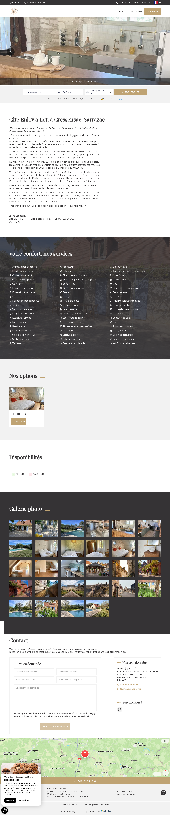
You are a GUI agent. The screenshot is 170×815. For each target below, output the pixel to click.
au (59, 92)
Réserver (152, 11)
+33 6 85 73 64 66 (125, 791)
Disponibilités (136, 11)
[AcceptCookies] (4, 810)
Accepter (10, 800)
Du (29, 92)
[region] (21, 784)
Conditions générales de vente (95, 805)
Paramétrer (23, 800)
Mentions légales (69, 805)
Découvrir (122, 11)
